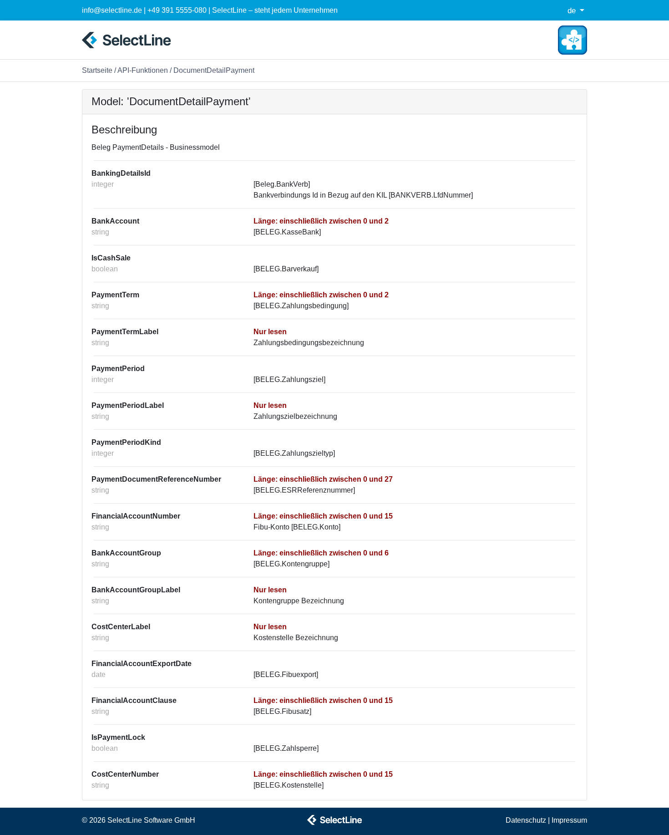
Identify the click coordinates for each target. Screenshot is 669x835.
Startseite (97, 70)
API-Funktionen (142, 70)
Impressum (569, 820)
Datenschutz (526, 820)
